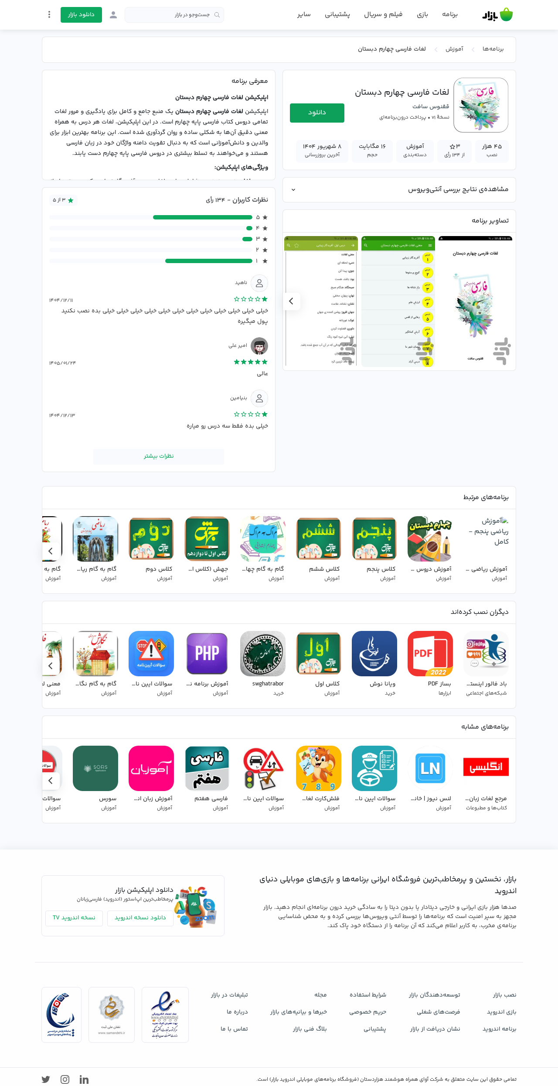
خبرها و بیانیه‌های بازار (298, 1012)
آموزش (454, 49)
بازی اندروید (502, 1012)
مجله (320, 995)
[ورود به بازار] (113, 15)
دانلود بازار (81, 15)
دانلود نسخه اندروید (140, 918)
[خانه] (498, 15)
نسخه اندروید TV (74, 918)
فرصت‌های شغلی (438, 1012)
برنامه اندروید (500, 1029)
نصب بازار (505, 995)
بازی (422, 15)
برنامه (450, 15)
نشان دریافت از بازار (435, 1029)
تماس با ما (234, 1029)
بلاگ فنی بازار (310, 1029)
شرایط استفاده (368, 995)
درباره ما (237, 1012)
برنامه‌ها (493, 49)
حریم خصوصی (367, 1012)
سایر (304, 15)
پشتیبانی (337, 14)
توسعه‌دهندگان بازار (434, 995)
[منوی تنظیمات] (49, 14)
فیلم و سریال (383, 14)
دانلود (317, 112)
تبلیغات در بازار (229, 995)
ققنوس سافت (430, 107)
